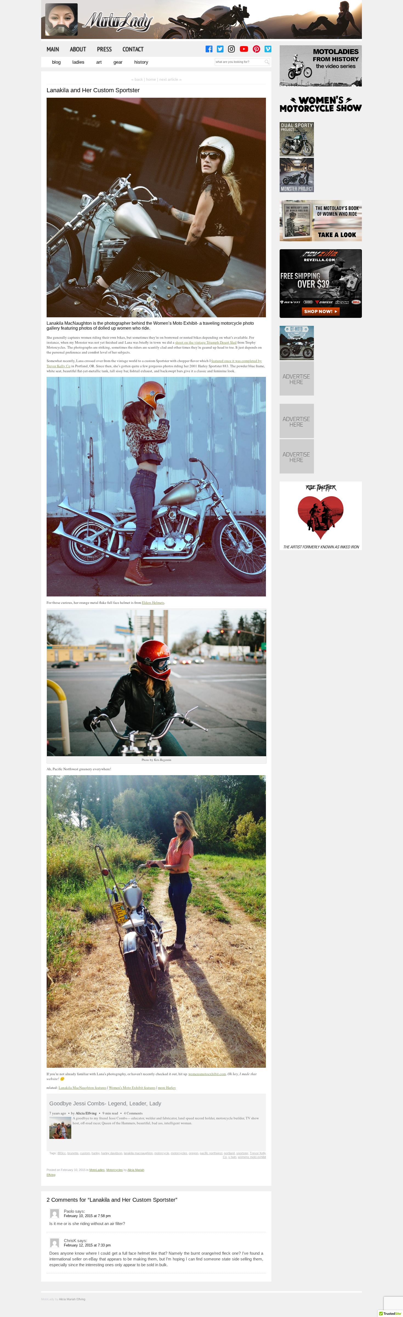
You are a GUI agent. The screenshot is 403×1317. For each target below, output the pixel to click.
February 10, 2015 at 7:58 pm (87, 1216)
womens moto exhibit (252, 1157)
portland (229, 1153)
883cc (62, 1153)
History (141, 62)
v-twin (232, 1157)
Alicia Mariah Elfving (72, 1299)
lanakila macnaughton (138, 1153)
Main (53, 49)
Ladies (78, 62)
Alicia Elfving (86, 1113)
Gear (118, 62)
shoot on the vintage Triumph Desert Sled (206, 342)
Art (99, 62)
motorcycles (179, 1153)
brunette (72, 1153)
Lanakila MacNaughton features (82, 1087)
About (78, 49)
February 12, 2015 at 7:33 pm (87, 1245)
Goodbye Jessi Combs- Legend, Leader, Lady (105, 1103)
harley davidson (111, 1153)
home (151, 79)
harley (96, 1153)
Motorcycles (114, 1170)
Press (104, 49)
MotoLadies (97, 1170)
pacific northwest (211, 1153)
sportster (242, 1153)
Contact (133, 49)
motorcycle (161, 1153)
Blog (56, 62)
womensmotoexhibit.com (207, 1073)
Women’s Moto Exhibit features (132, 1087)
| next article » (169, 79)
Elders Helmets (153, 602)
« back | (138, 79)
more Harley (167, 1087)
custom (85, 1153)
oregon (193, 1153)
